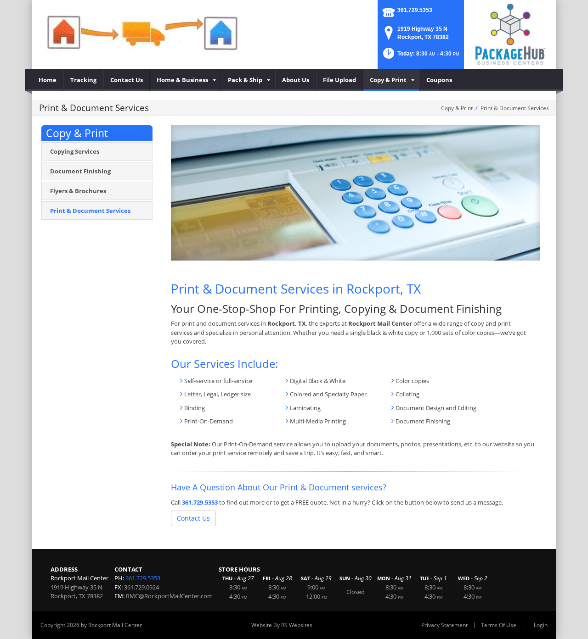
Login (541, 625)
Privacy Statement (444, 625)
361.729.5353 (414, 10)
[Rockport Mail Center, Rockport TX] (142, 32)
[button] (420, 56)
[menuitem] (47, 80)
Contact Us (193, 518)
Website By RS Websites (281, 625)
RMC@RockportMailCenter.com (169, 596)
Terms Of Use (498, 625)
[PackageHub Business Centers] (510, 33)
